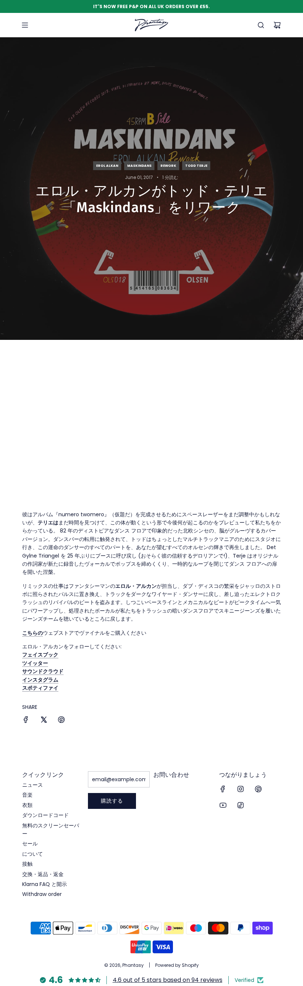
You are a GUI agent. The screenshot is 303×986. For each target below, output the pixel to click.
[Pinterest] (258, 789)
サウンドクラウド (43, 671)
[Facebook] (223, 789)
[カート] (277, 25)
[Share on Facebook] (26, 720)
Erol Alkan (107, 165)
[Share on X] (43, 720)
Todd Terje (196, 165)
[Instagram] (240, 789)
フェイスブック (40, 654)
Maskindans (139, 165)
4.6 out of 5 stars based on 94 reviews (167, 980)
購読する (112, 800)
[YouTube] (223, 805)
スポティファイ (40, 688)
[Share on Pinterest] (61, 720)
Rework (168, 165)
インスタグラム (40, 679)
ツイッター (35, 663)
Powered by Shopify (177, 965)
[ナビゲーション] (25, 25)
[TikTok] (240, 805)
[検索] (261, 25)
